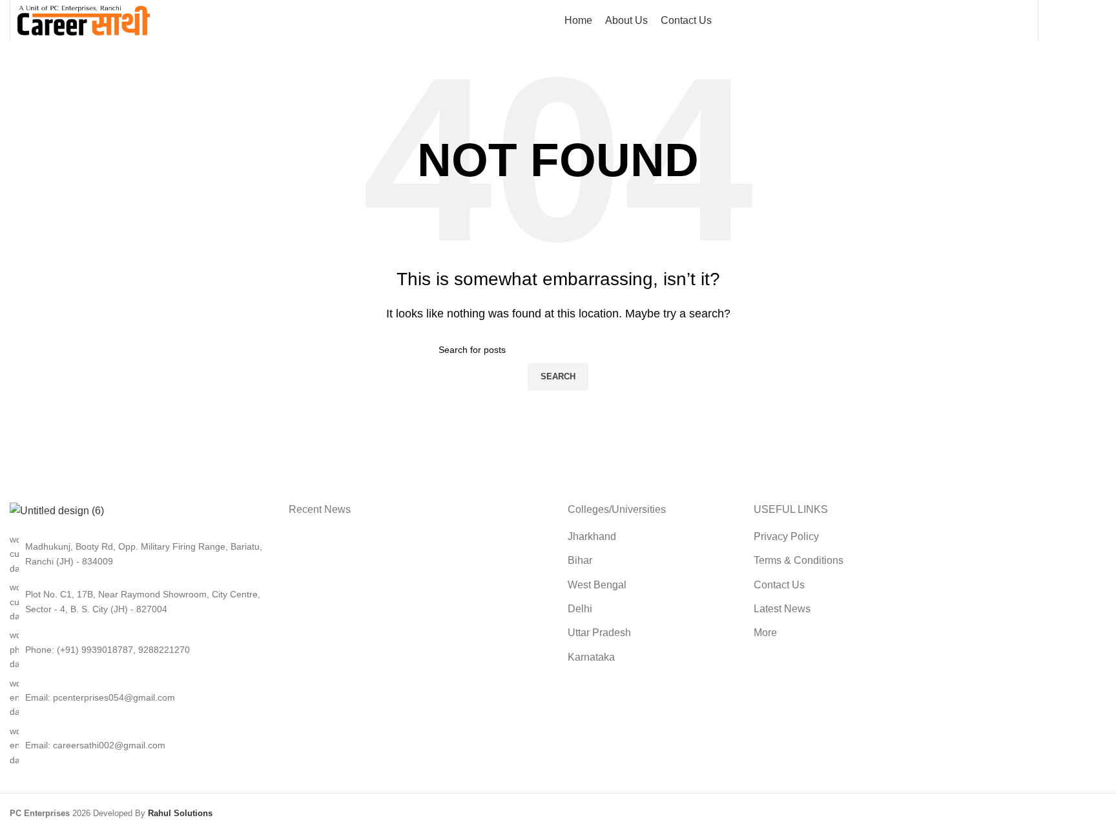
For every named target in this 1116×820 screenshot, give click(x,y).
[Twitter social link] (1060, 20)
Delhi (580, 608)
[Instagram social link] (1075, 20)
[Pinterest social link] (1105, 20)
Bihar (580, 560)
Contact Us (779, 584)
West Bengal (597, 584)
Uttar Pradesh (599, 632)
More (765, 632)
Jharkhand (592, 536)
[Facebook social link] (1045, 20)
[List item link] (139, 649)
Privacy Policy (786, 536)
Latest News (782, 608)
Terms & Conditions (798, 560)
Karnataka (591, 657)
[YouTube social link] (1090, 20)
